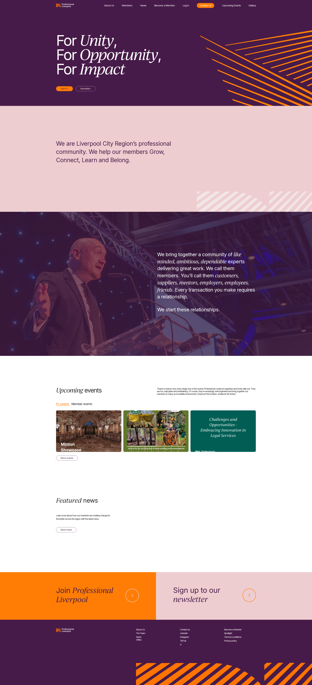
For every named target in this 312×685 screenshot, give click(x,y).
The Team (140, 633)
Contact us (185, 629)
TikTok (183, 640)
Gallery (252, 5)
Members (127, 5)
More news (66, 529)
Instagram (184, 637)
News (143, 5)
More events (67, 458)
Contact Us (205, 5)
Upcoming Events (231, 5)
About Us (109, 5)
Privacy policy (230, 640)
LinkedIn (184, 633)
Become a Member (164, 5)
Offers (138, 640)
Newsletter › (85, 88)
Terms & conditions (232, 637)
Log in (186, 5)
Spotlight (228, 633)
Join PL (64, 88)
